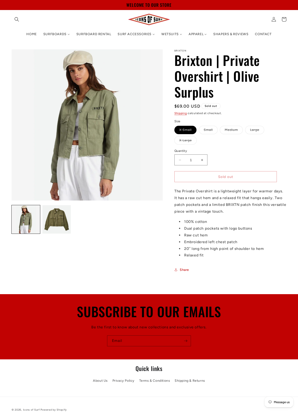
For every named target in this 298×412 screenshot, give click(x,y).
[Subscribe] (185, 340)
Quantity (180, 151)
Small (211, 131)
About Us (100, 381)
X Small (187, 131)
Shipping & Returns (190, 381)
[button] (17, 19)
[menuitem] (31, 34)
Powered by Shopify (54, 409)
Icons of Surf (31, 409)
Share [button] (184, 270)
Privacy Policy (123, 381)
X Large (188, 141)
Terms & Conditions (154, 381)
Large (257, 131)
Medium (234, 131)
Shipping (180, 113)
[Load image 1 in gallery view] (26, 219)
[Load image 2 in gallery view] (56, 219)
